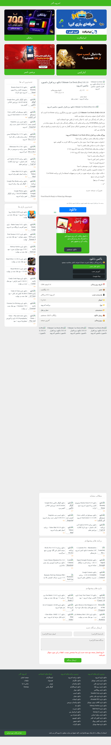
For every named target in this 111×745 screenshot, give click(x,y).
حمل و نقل (75, 99)
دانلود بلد (78, 713)
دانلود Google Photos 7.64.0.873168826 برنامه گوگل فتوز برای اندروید (17, 199)
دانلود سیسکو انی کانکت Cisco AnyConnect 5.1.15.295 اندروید (85, 518)
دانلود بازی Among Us (99, 719)
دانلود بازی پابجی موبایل (99, 688)
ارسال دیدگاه (72, 668)
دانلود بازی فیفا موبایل (100, 732)
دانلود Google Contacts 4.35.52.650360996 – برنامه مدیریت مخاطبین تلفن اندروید (86, 577)
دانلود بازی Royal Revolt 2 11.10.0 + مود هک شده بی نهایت (18, 282)
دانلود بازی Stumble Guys (98, 701)
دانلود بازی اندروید (101, 685)
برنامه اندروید (84, 99)
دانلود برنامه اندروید (74, 685)
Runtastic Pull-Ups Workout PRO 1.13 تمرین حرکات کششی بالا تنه (55, 577)
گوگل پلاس (49, 694)
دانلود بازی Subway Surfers (97, 713)
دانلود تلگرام (77, 688)
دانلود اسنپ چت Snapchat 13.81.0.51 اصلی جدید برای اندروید (56, 518)
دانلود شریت (77, 716)
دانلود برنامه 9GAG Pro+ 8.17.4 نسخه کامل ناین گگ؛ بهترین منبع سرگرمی (54, 553)
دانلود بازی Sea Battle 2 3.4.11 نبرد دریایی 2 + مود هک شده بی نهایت (54, 600)
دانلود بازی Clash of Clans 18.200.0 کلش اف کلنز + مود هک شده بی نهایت (18, 307)
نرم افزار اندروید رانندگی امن (75, 203)
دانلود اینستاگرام (76, 694)
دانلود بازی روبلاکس (100, 697)
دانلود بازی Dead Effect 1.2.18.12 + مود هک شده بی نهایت (17, 269)
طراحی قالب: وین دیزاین (14, 741)
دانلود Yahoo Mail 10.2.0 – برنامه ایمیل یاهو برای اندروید (54, 531)
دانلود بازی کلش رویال (100, 729)
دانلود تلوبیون (76, 726)
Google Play (96, 276)
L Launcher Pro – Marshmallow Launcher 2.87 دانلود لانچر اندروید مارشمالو (85, 553)
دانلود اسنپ (77, 701)
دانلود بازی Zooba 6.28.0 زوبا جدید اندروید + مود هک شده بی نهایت (16, 220)
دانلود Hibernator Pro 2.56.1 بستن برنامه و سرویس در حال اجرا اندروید (17, 152)
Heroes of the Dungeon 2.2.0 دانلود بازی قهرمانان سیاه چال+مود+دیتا (86, 613)
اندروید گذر (55, 3)
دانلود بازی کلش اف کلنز (99, 726)
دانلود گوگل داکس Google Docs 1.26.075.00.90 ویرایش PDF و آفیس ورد (54, 505)
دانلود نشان (77, 704)
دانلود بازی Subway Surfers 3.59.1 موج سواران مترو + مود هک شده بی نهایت (17, 257)
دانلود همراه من (76, 722)
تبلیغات (26, 688)
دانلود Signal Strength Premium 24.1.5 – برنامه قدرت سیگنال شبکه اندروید (85, 565)
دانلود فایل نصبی (95, 266)
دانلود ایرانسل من (75, 719)
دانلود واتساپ (76, 691)
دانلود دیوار (77, 697)
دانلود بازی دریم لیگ (100, 694)
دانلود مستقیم (72, 249)
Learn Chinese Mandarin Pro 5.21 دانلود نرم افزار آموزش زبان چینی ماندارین (55, 565)
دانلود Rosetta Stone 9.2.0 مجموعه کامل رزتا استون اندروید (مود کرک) (86, 505)
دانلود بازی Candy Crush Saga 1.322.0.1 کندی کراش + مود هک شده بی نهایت (17, 294)
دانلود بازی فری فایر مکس (98, 704)
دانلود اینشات (76, 707)
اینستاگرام (50, 685)
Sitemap (26, 694)
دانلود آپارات (77, 732)
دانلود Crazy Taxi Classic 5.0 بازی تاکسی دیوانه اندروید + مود (86, 601)
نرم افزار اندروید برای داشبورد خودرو (90, 203)
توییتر (51, 691)
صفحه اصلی (25, 685)
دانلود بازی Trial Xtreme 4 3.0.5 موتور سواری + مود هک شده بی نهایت (17, 245)
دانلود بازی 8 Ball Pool (99, 716)
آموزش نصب (96, 271)
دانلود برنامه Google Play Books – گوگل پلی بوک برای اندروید (17, 186)
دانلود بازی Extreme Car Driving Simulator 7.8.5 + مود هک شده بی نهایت (17, 319)
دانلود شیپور (77, 729)
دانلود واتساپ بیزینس (74, 710)
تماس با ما (25, 691)
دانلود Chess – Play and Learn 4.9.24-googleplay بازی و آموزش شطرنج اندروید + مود (16, 331)
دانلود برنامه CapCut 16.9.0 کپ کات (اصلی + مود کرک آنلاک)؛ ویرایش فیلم (86, 530)
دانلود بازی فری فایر (100, 691)
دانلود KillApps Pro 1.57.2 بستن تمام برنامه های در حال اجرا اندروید (18, 139)
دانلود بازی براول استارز (99, 722)
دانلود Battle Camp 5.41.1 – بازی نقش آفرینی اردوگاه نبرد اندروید (17, 232)
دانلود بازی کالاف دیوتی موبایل (97, 710)
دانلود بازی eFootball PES (98, 707)
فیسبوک (50, 688)
